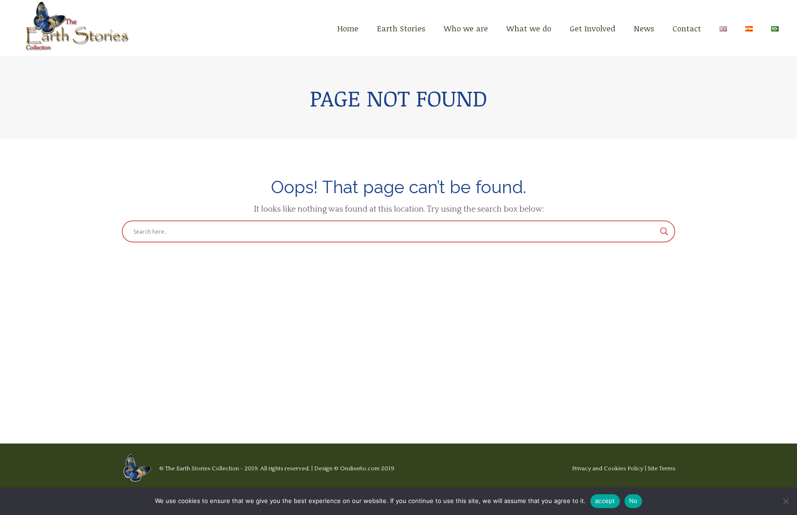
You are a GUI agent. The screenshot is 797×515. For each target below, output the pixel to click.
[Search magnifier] (664, 231)
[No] (785, 501)
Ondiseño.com (360, 468)
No (633, 500)
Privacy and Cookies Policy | (610, 468)
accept (605, 500)
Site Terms (661, 468)
